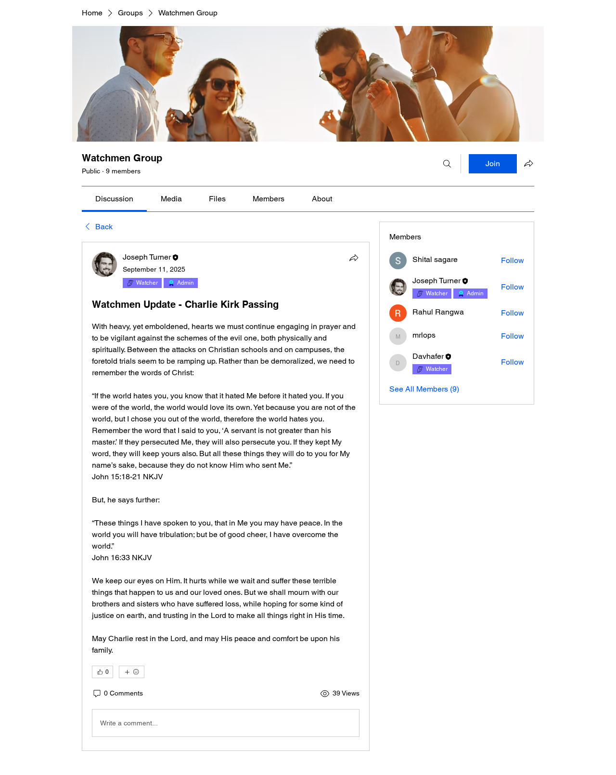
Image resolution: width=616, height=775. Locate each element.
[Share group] (528, 163)
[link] (114, 198)
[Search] (447, 163)
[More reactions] (131, 672)
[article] (226, 496)
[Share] (353, 257)
